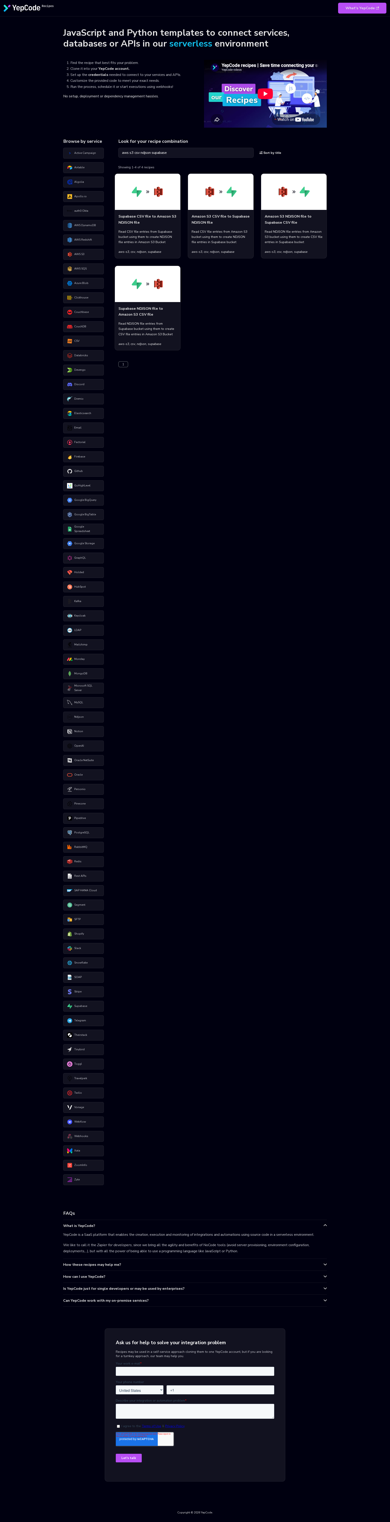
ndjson (141, 252)
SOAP (78, 977)
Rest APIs (80, 876)
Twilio (78, 1093)
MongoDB (80, 673)
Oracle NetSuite (84, 760)
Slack (77, 948)
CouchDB (80, 326)
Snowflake (81, 962)
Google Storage (84, 543)
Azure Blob (81, 283)
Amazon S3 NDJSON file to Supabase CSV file (288, 219)
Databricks (81, 355)
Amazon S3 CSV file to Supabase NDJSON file (221, 219)
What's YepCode (360, 8)
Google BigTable (85, 514)
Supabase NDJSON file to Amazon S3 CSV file (140, 311)
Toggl (78, 1064)
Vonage (79, 1107)
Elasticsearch (82, 413)
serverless (190, 44)
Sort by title (271, 153)
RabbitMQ (80, 847)
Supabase (80, 1006)
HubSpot (80, 587)
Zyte (77, 1179)
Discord (79, 384)
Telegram (80, 1020)
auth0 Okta (81, 211)
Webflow (80, 1121)
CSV (76, 341)
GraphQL (80, 558)
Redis (77, 861)
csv (133, 252)
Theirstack (80, 1035)
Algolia (79, 182)
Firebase (79, 456)
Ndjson (79, 717)
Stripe (77, 991)
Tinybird (79, 1049)
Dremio (79, 399)
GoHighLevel (82, 485)
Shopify (79, 934)
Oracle (78, 774)
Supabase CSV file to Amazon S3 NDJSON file (147, 219)
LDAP (77, 630)
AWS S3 (79, 254)
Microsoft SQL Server (83, 688)
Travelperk (80, 1078)
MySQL (78, 702)
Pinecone (80, 803)
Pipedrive (80, 818)
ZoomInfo (80, 1165)
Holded (79, 572)
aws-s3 (123, 252)
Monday (79, 659)
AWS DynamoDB (85, 225)
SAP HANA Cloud (85, 890)
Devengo (80, 370)
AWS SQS (80, 268)
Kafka (77, 601)
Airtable (79, 167)
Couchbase (81, 312)
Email (77, 427)
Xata (77, 1150)
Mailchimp (81, 644)
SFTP (77, 919)
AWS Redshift (83, 240)
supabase (154, 252)
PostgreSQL (81, 832)
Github (78, 471)
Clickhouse (81, 297)
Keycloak (80, 615)
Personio (80, 789)
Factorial (80, 442)
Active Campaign (85, 153)
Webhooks (81, 1136)
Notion (78, 731)
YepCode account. (114, 68)
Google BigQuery (85, 500)
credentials (98, 74)
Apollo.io (80, 196)
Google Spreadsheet (82, 529)
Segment (79, 905)
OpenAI (79, 746)
